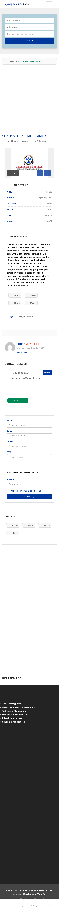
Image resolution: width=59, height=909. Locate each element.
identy (21, 344)
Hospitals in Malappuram (14, 714)
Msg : (9, 451)
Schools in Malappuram (13, 721)
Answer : (11, 479)
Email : (10, 431)
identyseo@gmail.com (26, 377)
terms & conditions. (31, 490)
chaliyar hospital (25, 316)
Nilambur (41, 141)
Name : (10, 420)
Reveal (47, 372)
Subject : (11, 441)
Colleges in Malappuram (14, 711)
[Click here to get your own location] (51, 34)
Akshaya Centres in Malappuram (18, 707)
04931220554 (21, 372)
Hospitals (25, 141)
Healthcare (14, 61)
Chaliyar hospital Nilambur (25, 135)
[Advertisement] (29, 99)
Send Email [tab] (19, 401)
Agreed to (26, 490)
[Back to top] (49, 890)
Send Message (29, 497)
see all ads (22, 351)
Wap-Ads (42, 894)
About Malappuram (12, 703)
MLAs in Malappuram (12, 718)
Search (31, 40)
